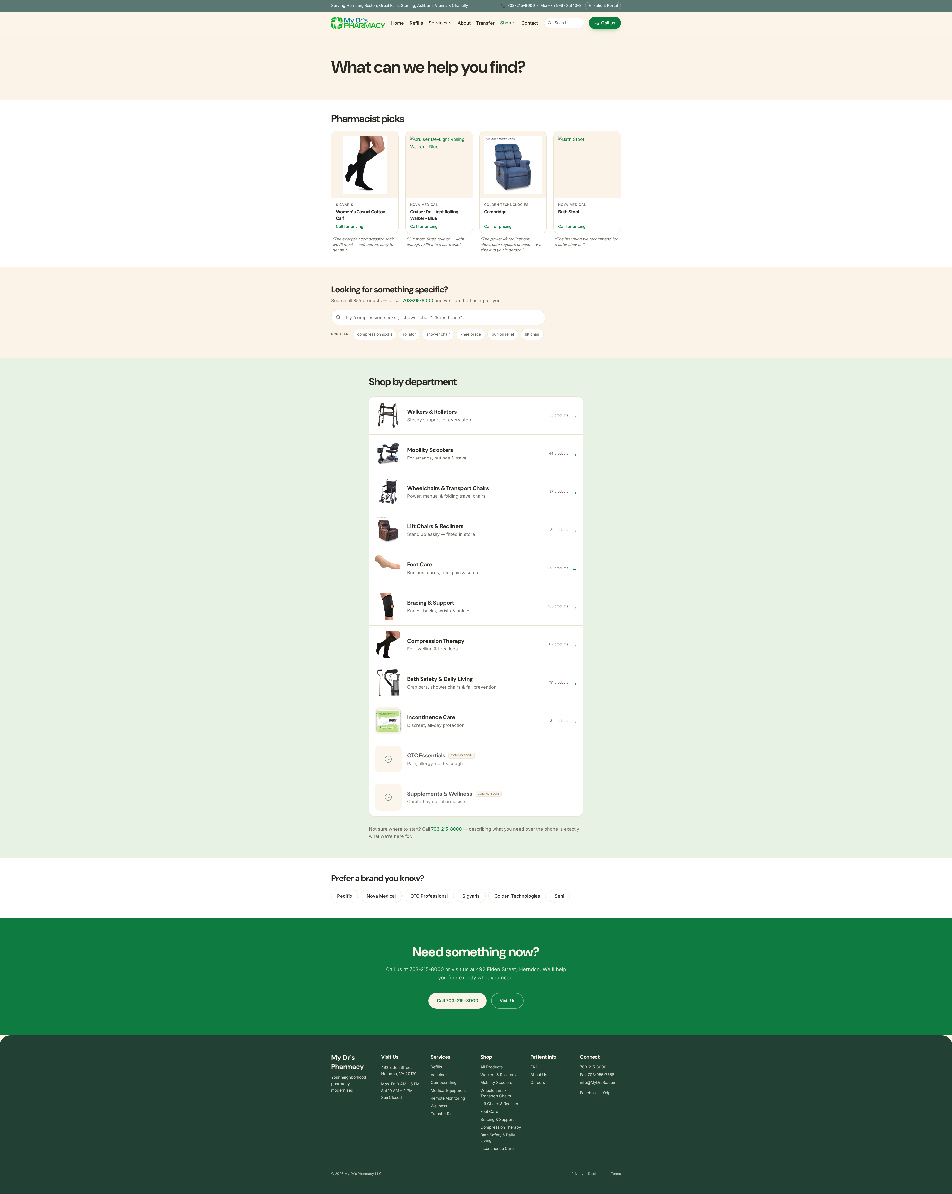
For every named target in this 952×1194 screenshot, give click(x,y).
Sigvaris (471, 896)
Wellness (439, 1106)
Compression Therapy (500, 1127)
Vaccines (439, 1074)
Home (397, 23)
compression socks (374, 334)
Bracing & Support (497, 1119)
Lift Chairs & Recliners (500, 1104)
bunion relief (503, 334)
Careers (537, 1082)
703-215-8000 (521, 5)
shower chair (438, 334)
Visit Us (507, 1001)
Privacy (577, 1174)
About (464, 23)
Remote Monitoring (448, 1098)
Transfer (485, 23)
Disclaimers (597, 1174)
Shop (505, 22)
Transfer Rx (441, 1113)
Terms (616, 1174)
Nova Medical (381, 896)
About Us (538, 1074)
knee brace (470, 334)
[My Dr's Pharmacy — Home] (358, 23)
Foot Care (489, 1111)
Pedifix (344, 896)
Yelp (606, 1092)
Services (438, 22)
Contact (529, 23)
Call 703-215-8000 (457, 1001)
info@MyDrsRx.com (598, 1082)
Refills (416, 23)
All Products (491, 1067)
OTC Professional (429, 896)
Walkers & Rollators (498, 1074)
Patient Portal (605, 5)
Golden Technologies (517, 896)
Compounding (444, 1082)
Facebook (589, 1092)
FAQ (534, 1067)
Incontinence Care (497, 1148)
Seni (559, 896)
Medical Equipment (448, 1090)
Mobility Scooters (496, 1082)
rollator (409, 334)
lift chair (532, 334)
